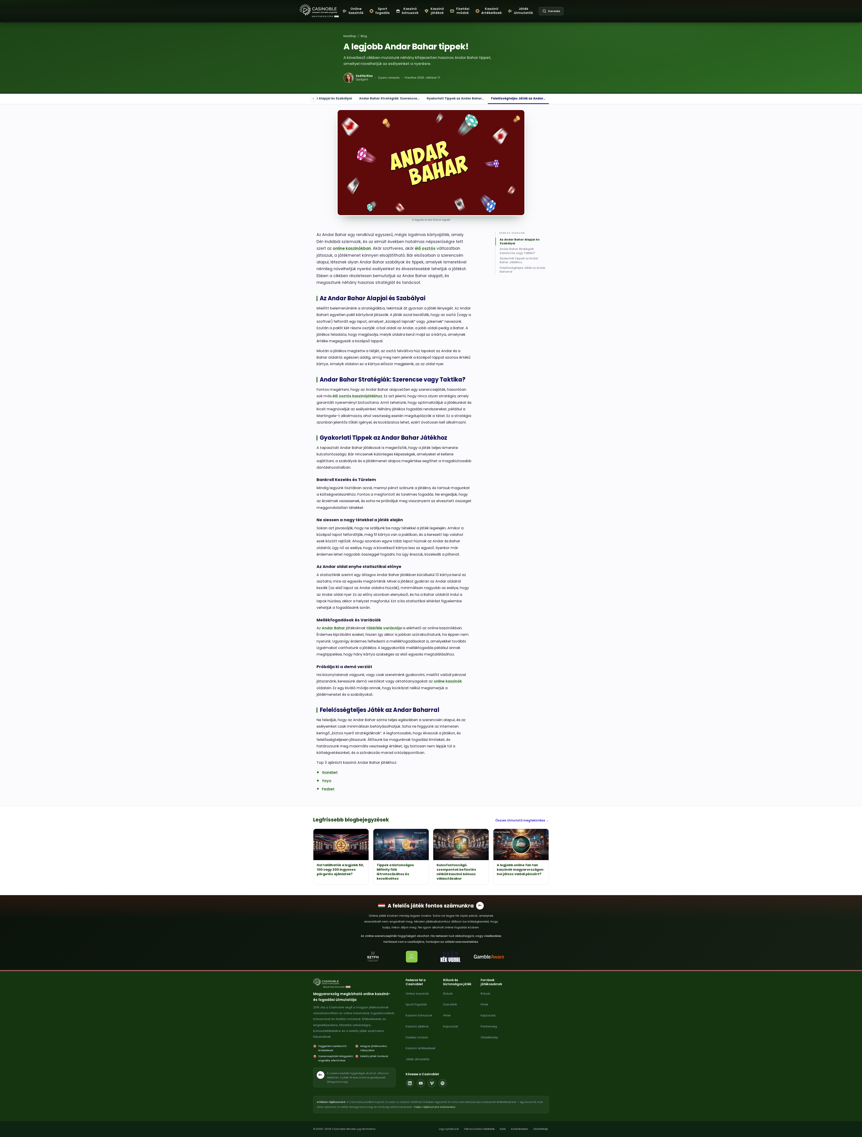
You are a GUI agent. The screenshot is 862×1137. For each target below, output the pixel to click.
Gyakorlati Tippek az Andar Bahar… (455, 98)
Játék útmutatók (417, 1059)
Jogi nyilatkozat (449, 1129)
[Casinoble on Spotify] (442, 1083)
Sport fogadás (416, 1004)
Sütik (503, 1129)
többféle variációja (384, 628)
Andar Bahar (333, 628)
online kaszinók (448, 681)
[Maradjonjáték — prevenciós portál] (412, 956)
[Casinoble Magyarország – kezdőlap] (318, 9)
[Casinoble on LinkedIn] (410, 1083)
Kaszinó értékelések (420, 1048)
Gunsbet (330, 772)
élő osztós (425, 248)
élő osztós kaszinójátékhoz (357, 396)
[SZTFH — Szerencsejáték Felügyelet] (373, 956)
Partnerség (489, 1026)
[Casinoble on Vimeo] (431, 1083)
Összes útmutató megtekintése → (522, 820)
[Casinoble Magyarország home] (328, 982)
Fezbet (328, 789)
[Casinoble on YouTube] (421, 1083)
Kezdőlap (349, 36)
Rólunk (448, 993)
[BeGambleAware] (489, 956)
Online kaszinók (417, 993)
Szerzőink (450, 1004)
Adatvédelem (519, 1129)
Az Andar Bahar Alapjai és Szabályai (322, 98)
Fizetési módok (417, 1037)
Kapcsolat (450, 1026)
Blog (364, 36)
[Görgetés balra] (313, 99)
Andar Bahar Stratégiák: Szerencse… (389, 98)
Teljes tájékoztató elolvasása (434, 1107)
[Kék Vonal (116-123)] (450, 956)
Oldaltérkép (489, 1037)
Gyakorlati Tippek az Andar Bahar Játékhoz (519, 260)
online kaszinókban (352, 248)
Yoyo (326, 780)
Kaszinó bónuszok (419, 1015)
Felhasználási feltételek (479, 1129)
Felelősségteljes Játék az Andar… (518, 98)
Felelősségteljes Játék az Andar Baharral (522, 270)
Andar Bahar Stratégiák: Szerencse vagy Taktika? (517, 251)
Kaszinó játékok (417, 1026)
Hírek (447, 1015)
